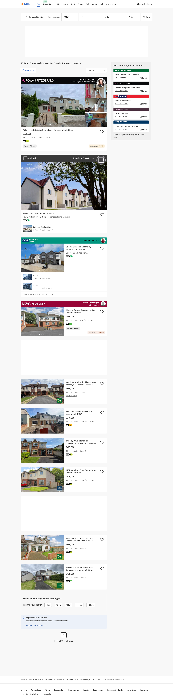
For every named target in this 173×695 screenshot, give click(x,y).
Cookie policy (59, 690)
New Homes (62, 4)
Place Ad (141, 4)
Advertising (132, 690)
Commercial (97, 4)
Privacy (47, 690)
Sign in (149, 4)
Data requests (98, 690)
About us (24, 690)
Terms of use (36, 690)
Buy (38, 4)
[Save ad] (102, 131)
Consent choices (73, 690)
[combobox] (49, 17)
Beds (106, 17)
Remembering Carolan (115, 690)
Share (80, 4)
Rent (73, 4)
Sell (87, 4)
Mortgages (111, 4)
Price (84, 17)
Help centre (144, 690)
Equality (86, 690)
